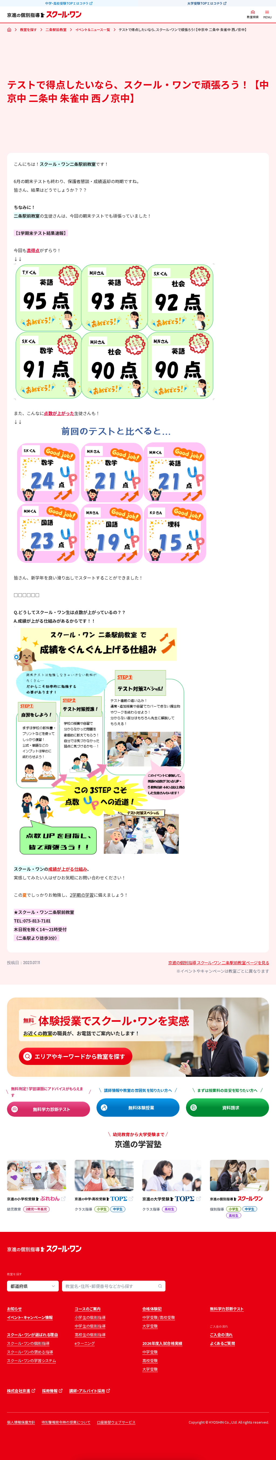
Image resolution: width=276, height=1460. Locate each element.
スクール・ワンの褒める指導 (30, 1352)
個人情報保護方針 (21, 1422)
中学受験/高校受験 (158, 1317)
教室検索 (253, 17)
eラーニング (85, 1343)
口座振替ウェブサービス (116, 1422)
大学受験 (150, 1326)
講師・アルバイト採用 (87, 1390)
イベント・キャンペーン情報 (30, 1317)
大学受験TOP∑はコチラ (204, 3)
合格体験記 (152, 1308)
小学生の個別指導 (90, 1317)
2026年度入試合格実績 (162, 1343)
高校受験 (150, 1360)
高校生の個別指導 (90, 1334)
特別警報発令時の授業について (66, 1422)
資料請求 (230, 1107)
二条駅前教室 (56, 29)
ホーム (9, 30)
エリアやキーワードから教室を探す (79, 1056)
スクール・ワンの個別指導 (28, 1343)
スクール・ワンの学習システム (31, 1360)
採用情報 (50, 1390)
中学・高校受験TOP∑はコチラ (66, 3)
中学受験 (150, 1352)
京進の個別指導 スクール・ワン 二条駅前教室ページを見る (218, 962)
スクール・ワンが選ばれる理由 (32, 1334)
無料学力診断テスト (51, 1109)
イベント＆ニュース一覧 (92, 29)
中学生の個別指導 (90, 1326)
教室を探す (28, 29)
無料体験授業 (141, 1107)
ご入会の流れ (221, 1334)
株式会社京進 (18, 1390)
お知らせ (14, 1308)
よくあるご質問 (222, 1343)
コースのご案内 (88, 1308)
